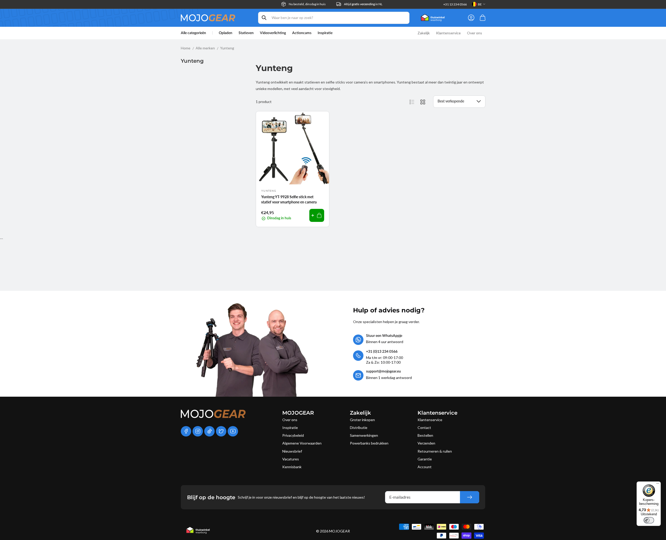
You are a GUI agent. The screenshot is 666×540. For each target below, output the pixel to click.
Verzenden (426, 443)
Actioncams (301, 33)
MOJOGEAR (339, 531)
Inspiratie (290, 427)
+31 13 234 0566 (455, 4)
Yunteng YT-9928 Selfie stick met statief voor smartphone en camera (289, 199)
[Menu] (658, 484)
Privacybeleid (293, 435)
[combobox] (333, 18)
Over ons (289, 419)
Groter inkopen (362, 419)
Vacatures (290, 459)
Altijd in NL (363, 4)
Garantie (425, 459)
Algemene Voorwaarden (302, 443)
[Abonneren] (469, 497)
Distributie (358, 427)
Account (425, 467)
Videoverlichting (273, 33)
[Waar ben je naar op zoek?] (264, 17)
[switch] (649, 520)
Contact (424, 427)
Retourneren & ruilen (435, 451)
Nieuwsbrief (292, 451)
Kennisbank (292, 467)
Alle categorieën (193, 33)
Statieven (246, 33)
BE (480, 4)
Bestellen (425, 435)
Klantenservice (430, 419)
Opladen (225, 33)
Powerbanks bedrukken (369, 443)
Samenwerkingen (364, 435)
